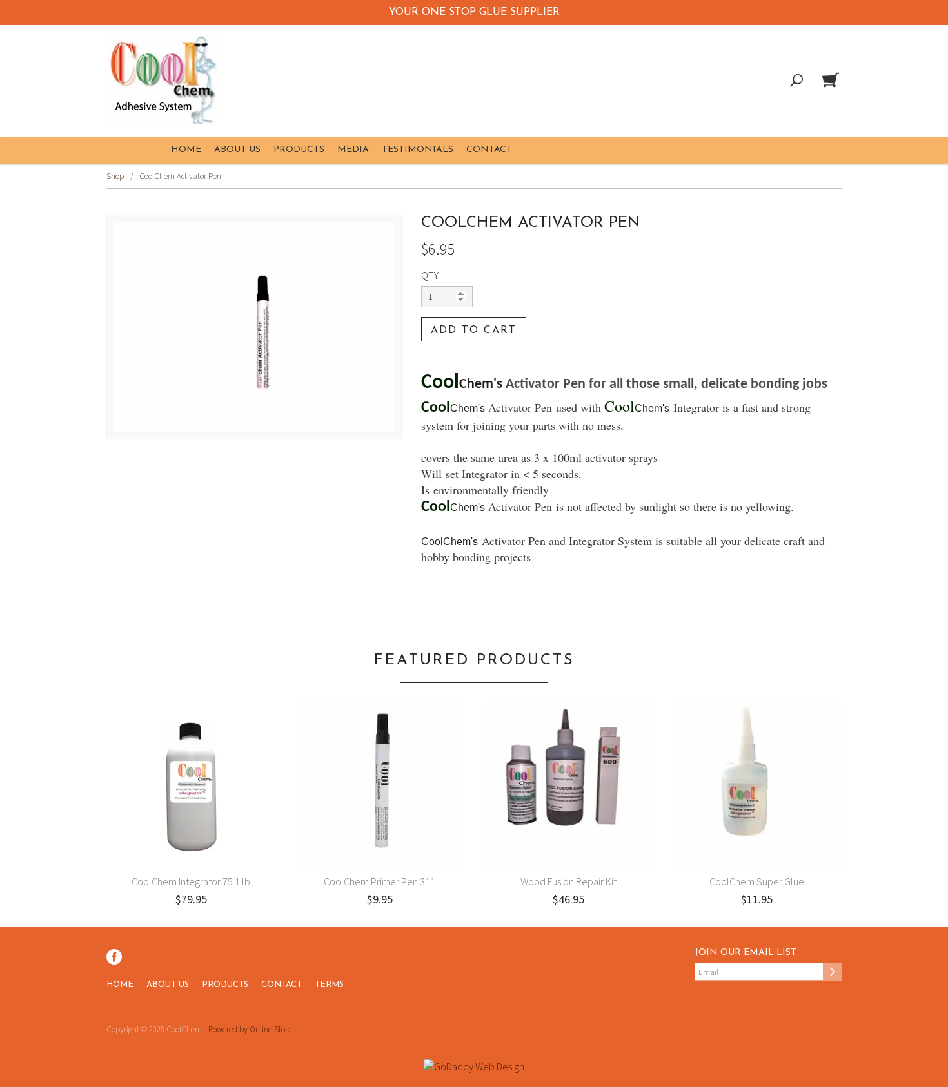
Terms (329, 985)
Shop (115, 176)
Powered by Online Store (249, 1029)
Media (353, 150)
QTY (430, 275)
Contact (489, 150)
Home (186, 150)
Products (298, 150)
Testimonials (417, 150)
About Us (237, 150)
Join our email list (745, 952)
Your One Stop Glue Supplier (474, 12)
